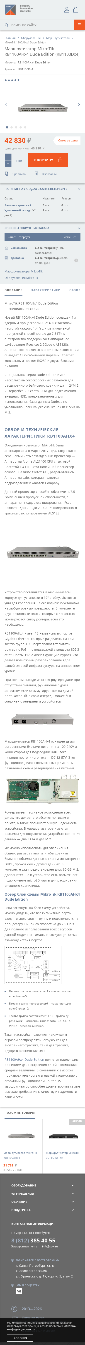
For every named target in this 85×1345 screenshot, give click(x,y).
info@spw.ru (50, 1246)
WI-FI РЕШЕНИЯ (22, 1193)
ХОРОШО (20, 1338)
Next (79, 104)
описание (13, 290)
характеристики (46, 290)
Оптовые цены (68, 140)
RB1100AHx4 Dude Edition (24, 1059)
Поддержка (21, 1210)
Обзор (74, 290)
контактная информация (33, 1224)
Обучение (19, 1202)
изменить (70, 237)
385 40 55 (33, 1240)
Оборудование (23, 1185)
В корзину (43, 160)
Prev (6, 104)
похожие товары (20, 1113)
